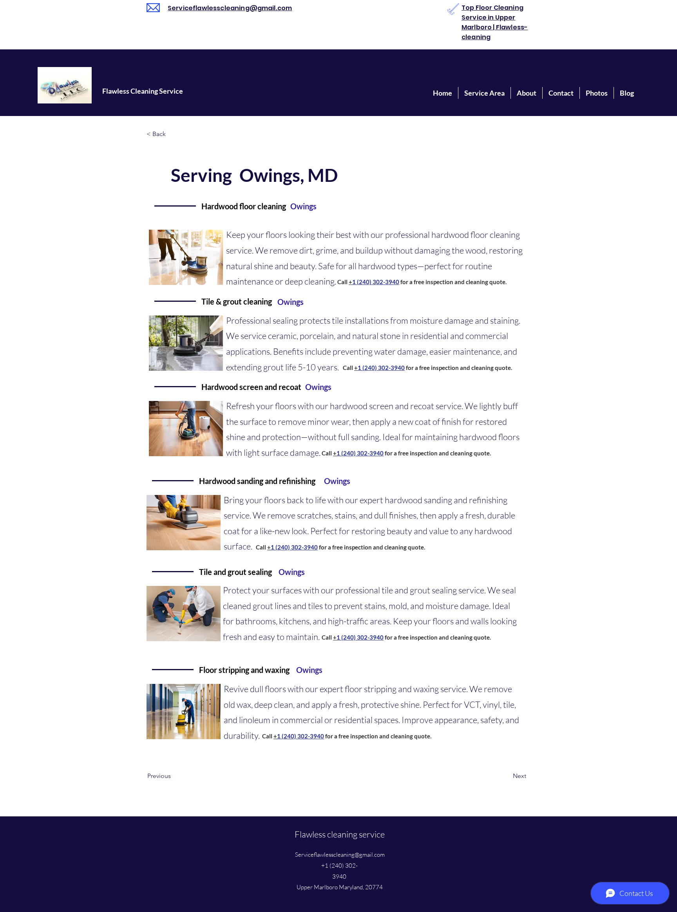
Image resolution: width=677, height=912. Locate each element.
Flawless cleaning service (340, 834)
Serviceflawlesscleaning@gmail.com (230, 8)
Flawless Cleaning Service (142, 91)
